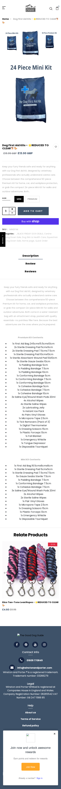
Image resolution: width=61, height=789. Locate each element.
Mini (19, 199)
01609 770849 (35, 660)
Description (31, 256)
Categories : (8, 233)
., (16, 233)
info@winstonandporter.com (34, 667)
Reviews (30, 271)
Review (30, 263)
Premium (32, 199)
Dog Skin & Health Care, (34, 237)
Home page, (28, 240)
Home (5, 18)
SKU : (5, 229)
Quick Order (41, 240)
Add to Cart (33, 211)
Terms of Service (31, 719)
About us (30, 712)
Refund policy (30, 725)
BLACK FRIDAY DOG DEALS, (30, 233)
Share (3, 240)
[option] (11, 41)
